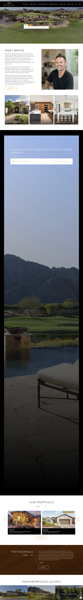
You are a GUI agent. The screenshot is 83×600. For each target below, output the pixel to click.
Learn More (11, 88)
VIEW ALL (43, 567)
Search (54, 27)
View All (41, 537)
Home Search (33, 4)
